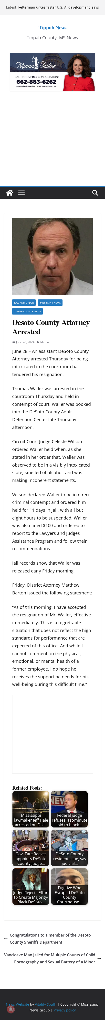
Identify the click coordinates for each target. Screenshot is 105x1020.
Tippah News (52, 27)
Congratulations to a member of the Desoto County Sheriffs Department (50, 938)
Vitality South (45, 1004)
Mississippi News (50, 302)
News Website (17, 1004)
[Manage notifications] (11, 1009)
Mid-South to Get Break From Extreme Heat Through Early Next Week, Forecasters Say (53, 7)
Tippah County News (27, 311)
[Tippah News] (10, 193)
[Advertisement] (52, 146)
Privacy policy (65, 1010)
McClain (45, 342)
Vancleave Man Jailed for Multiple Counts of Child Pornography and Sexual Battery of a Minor (49, 958)
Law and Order (24, 302)
